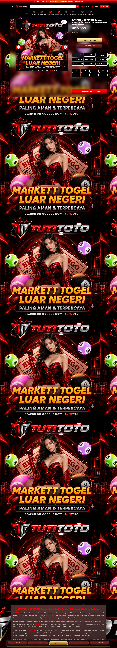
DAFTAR (59, 643)
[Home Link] (22, 6)
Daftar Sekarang (90, 40)
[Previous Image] (18, 47)
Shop (11, 6)
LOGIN (39, 643)
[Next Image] (65, 47)
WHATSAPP (80, 642)
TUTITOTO (16, 613)
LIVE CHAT (101, 642)
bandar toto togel (31, 630)
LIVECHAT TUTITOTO (90, 91)
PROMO (18, 643)
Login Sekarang (89, 46)
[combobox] (53, 6)
